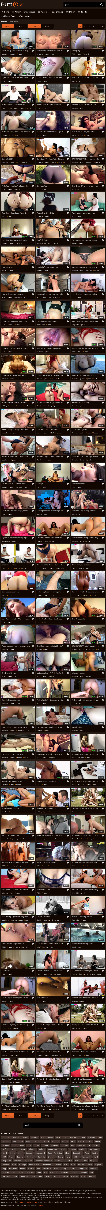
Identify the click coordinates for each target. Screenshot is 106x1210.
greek (20, 54)
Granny (60, 1157)
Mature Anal (47, 1165)
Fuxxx (38, 108)
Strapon (74, 1172)
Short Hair (30, 1172)
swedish (86, 54)
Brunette (45, 1145)
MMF (66, 1165)
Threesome (24, 1176)
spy (31, 839)
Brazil (22, 1145)
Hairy (68, 1157)
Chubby (14, 1149)
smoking (17, 947)
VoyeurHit (5, 839)
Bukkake (54, 1145)
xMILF (39, 947)
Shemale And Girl (9, 1172)
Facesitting (77, 1153)
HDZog (74, 135)
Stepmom (53, 1172)
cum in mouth (48, 947)
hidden (25, 839)
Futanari (20, 1157)
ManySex (75, 1001)
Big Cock (55, 1141)
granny (53, 54)
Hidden (75, 1157)
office (60, 162)
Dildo (20, 1153)
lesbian (92, 974)
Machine (6, 1165)
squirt (99, 974)
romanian (52, 866)
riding (52, 379)
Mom (73, 1165)
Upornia (4, 54)
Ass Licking (74, 1138)
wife (18, 162)
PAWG (22, 1169)
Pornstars (57, 12)
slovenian (25, 947)
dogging (19, 703)
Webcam (74, 1176)
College (42, 1149)
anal (17, 135)
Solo (39, 1172)
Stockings (64, 1172)
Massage (22, 1165)
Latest (20, 26)
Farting (95, 1153)
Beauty (28, 1141)
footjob (81, 568)
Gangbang (30, 1157)
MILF (80, 352)
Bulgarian (64, 1145)
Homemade (86, 1157)
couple (87, 135)
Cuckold (82, 1149)
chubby (23, 108)
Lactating (58, 1161)
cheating (89, 162)
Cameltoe (81, 1145)
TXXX (73, 54)
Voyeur (65, 1176)
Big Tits (82, 12)
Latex (77, 1161)
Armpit (50, 1138)
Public (56, 1169)
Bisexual (81, 1141)
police (53, 162)
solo (15, 676)
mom (10, 108)
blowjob (19, 406)
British (36, 1145)
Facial (87, 1153)
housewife (94, 595)
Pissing (31, 1169)
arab (11, 893)
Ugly (40, 1176)
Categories (43, 12)
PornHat (4, 135)
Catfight (5, 1149)
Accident (16, 1138)
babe (46, 541)
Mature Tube (8, 16)
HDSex (39, 81)
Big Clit (46, 1141)
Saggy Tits (83, 1169)
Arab (42, 1138)
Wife (83, 1176)
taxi (56, 839)
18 (3, 1138)
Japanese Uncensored (43, 1161)
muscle (95, 1109)
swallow (56, 1109)
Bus (72, 1145)
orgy (80, 812)
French (11, 1157)
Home (5, 12)
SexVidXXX (75, 893)
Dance (12, 1153)
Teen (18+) (6, 1176)
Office (90, 1165)
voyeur (13, 839)
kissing (14, 920)
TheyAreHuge (41, 460)
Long (47, 26)
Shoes (21, 1172)
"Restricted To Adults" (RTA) (27, 1202)
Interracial (17, 1161)
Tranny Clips (23, 16)
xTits (38, 1028)
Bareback (92, 1138)
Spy (45, 1172)
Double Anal (40, 1153)
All (34, 26)
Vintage (56, 1176)
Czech (5, 1153)
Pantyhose (13, 1169)
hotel (58, 379)
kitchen (96, 839)
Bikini (73, 1141)
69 (64, 162)
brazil (82, 541)
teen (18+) (81, 785)
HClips (4, 81)
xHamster (40, 54)
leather (96, 270)
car (85, 866)
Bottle (14, 1145)
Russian (72, 1169)
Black (90, 1141)
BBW (29, 108)
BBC (25, 487)
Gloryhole (41, 1157)
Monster (81, 1165)
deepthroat (60, 568)
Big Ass (37, 1141)
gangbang (17, 866)
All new (16, 12)
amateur (11, 406)
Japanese (28, 1161)
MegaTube (75, 325)
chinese (58, 974)
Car (89, 1145)
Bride (29, 1145)
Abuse (41, 1205)
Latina (85, 1161)
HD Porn (70, 12)
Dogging (29, 1153)
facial (56, 243)
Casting (96, 1145)
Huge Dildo (7, 1161)
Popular (8, 26)
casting (10, 325)
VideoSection (41, 243)
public (82, 379)
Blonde (97, 1141)
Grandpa (51, 1157)
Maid (14, 1165)
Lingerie (93, 1161)
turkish (82, 460)
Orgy (4, 1169)
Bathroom (6, 1141)
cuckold (24, 162)
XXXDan (4, 270)
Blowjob (6, 1145)
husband (12, 54)
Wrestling (91, 1176)
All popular (29, 12)
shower (86, 595)
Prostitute (47, 1169)
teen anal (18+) (19, 297)
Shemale (93, 1169)
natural (88, 676)
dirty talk (89, 270)
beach (95, 379)
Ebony (67, 1153)
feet (80, 974)
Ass (64, 1138)
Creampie (72, 1149)
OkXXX (4, 108)
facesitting (48, 406)
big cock (59, 433)
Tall (91, 1172)
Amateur (34, 1138)
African (25, 1138)
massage (19, 243)
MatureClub (6, 541)
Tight (33, 1176)
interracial (19, 487)
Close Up (32, 1149)
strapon (95, 433)
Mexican (58, 1165)
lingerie (52, 758)
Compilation (52, 1149)
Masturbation (34, 1165)
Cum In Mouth (94, 1149)
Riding (64, 1169)
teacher (24, 568)
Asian (58, 1138)
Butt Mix (12, 4)
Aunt (83, 1138)
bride (45, 920)
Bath (100, 1138)
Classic (23, 1149)
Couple (63, 1149)
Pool (38, 1169)
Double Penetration (55, 1153)
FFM (4, 1157)
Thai (15, 1176)
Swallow (84, 1172)
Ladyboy (69, 1161)
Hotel (96, 1157)
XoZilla (74, 1109)
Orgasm (98, 1165)
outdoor (17, 189)
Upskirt (48, 1176)
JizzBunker (41, 325)
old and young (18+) (23, 731)
